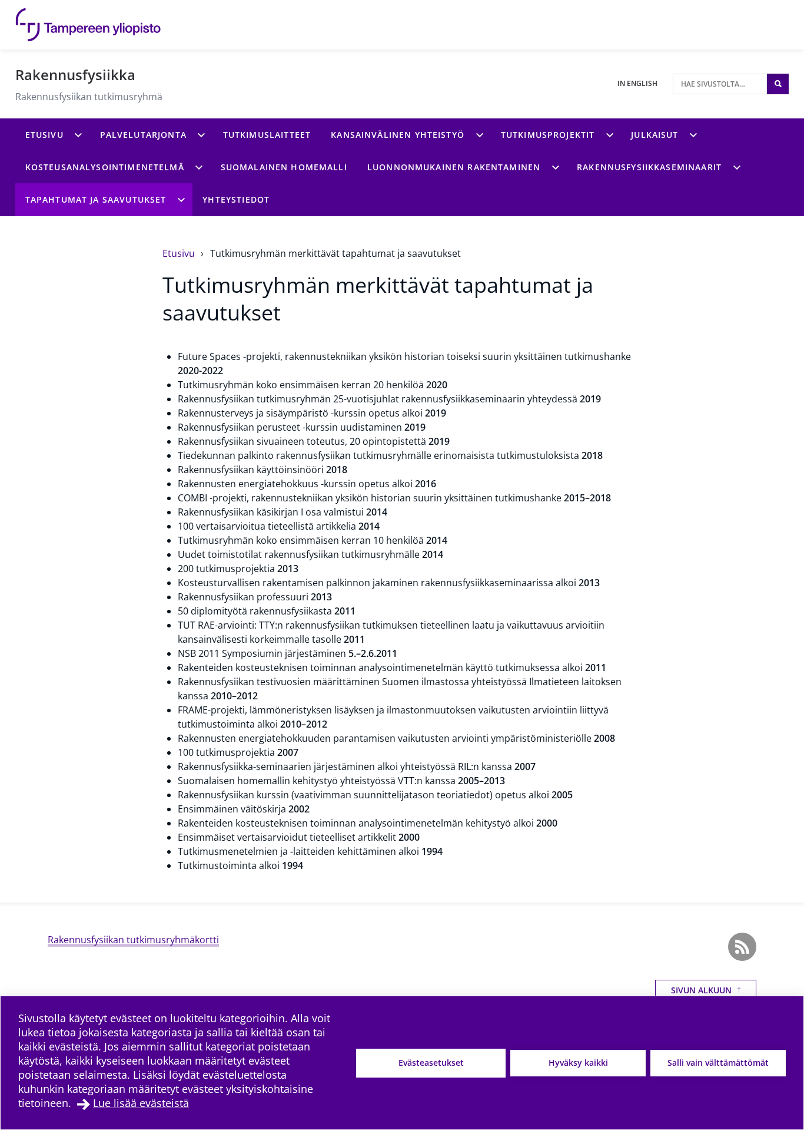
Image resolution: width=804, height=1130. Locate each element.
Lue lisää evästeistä (141, 1103)
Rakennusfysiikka (75, 74)
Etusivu (179, 253)
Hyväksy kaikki (578, 1062)
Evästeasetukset (431, 1062)
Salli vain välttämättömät (718, 1062)
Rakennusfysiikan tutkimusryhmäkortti (133, 939)
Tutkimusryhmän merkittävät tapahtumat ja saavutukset (335, 253)
